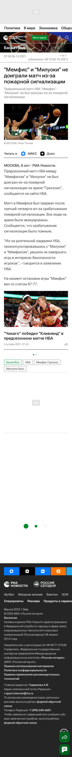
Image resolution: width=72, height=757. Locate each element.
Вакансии (10, 617)
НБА (28, 362)
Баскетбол (13, 362)
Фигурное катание (30, 594)
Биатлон (52, 594)
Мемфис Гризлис (47, 362)
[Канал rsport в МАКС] (11, 571)
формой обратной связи (20, 722)
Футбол (9, 594)
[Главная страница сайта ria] (4, 37)
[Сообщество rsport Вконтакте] (42, 571)
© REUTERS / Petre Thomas (18, 143)
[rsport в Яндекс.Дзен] (27, 571)
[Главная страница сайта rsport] (24, 37)
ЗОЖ (65, 594)
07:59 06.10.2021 (15, 56)
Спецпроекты (13, 601)
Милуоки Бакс (15, 368)
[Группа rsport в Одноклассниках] (58, 571)
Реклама (33, 601)
